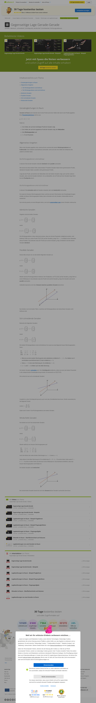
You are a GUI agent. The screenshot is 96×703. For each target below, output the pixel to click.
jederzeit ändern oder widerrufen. (31, 657)
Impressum (53, 685)
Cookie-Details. (71, 645)
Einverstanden (49, 665)
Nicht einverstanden (49, 677)
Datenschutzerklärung (56, 645)
